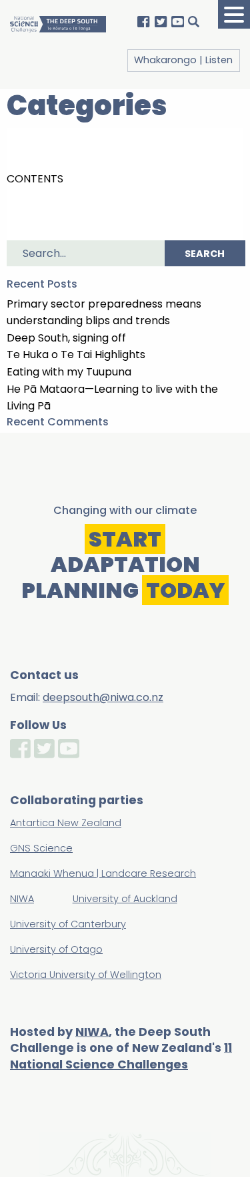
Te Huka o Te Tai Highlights (76, 354)
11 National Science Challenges (121, 1056)
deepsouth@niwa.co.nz (103, 697)
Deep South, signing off (66, 338)
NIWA (92, 1032)
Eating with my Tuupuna (69, 371)
